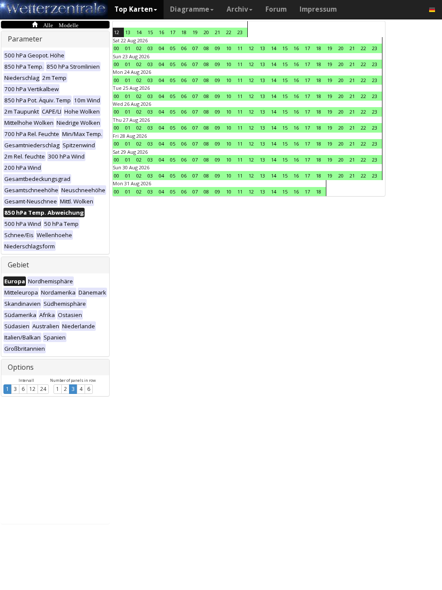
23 (240, 32)
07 (195, 48)
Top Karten (133, 9)
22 (228, 32)
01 (127, 48)
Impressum (318, 9)
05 (172, 48)
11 (240, 48)
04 (161, 48)
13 (127, 32)
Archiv (237, 9)
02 (139, 48)
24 (43, 389)
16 (161, 32)
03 (150, 48)
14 (139, 32)
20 (206, 32)
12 (32, 389)
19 (195, 32)
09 (217, 48)
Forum (276, 9)
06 (183, 48)
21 (217, 32)
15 (150, 32)
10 (228, 48)
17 (172, 32)
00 (116, 48)
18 (183, 32)
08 (206, 48)
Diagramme (189, 9)
